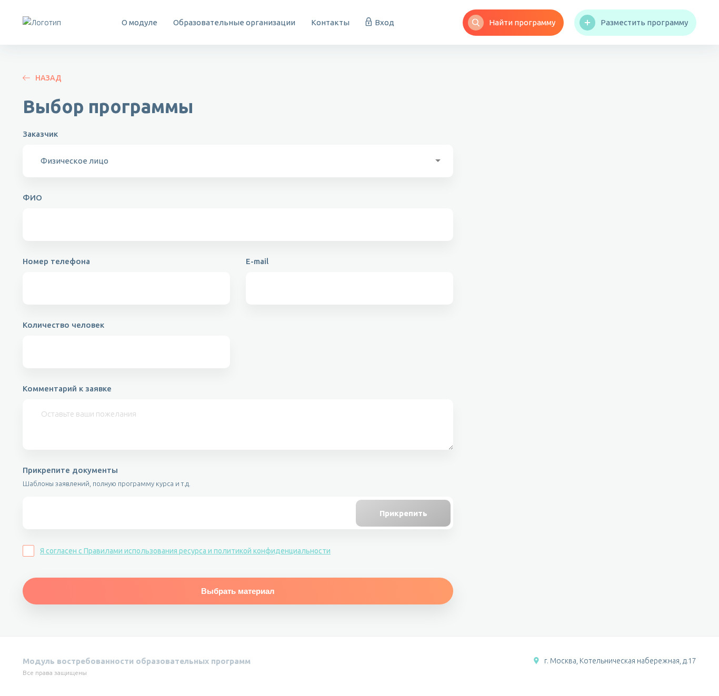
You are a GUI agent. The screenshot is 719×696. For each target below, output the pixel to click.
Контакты (330, 22)
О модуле (139, 22)
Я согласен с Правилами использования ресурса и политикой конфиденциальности (185, 551)
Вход (384, 22)
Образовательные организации (234, 22)
